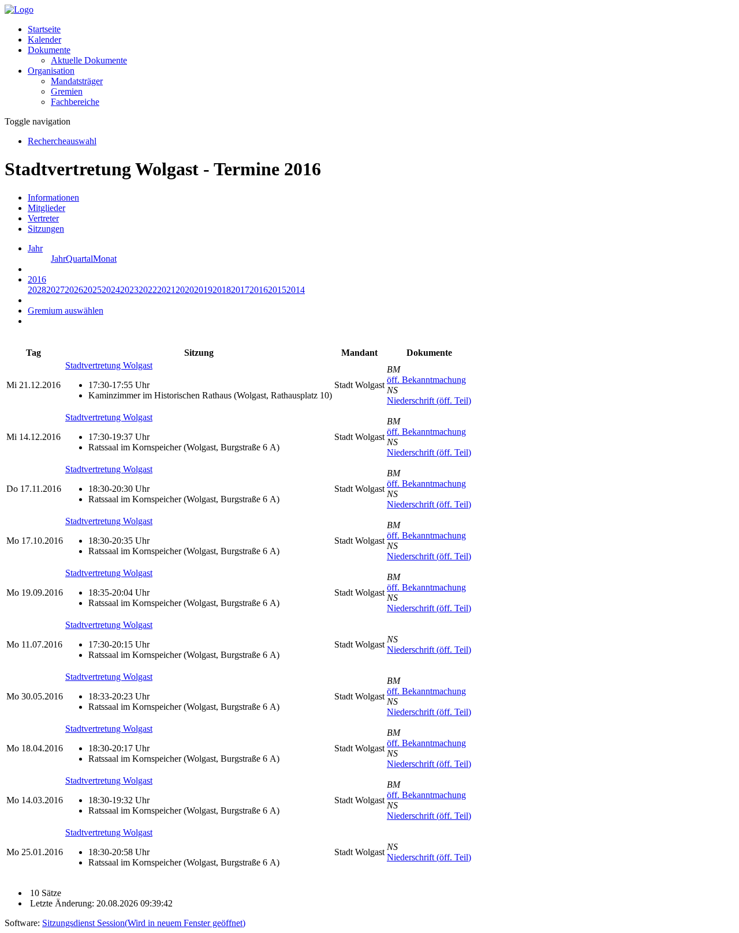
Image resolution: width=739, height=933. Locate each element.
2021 (166, 290)
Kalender (44, 39)
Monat (105, 259)
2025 (92, 290)
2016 (258, 290)
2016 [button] (37, 279)
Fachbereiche (75, 102)
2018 (221, 290)
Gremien (67, 91)
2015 (277, 290)
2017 (240, 290)
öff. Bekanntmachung (426, 380)
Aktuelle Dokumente (89, 60)
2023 (129, 290)
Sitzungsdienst (143, 923)
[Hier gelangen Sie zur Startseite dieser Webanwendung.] (19, 9)
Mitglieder (46, 208)
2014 (295, 290)
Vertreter (43, 218)
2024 (111, 290)
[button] (49, 50)
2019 (203, 290)
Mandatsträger (77, 81)
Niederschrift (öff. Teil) (429, 400)
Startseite (44, 29)
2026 (74, 290)
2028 (37, 290)
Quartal (79, 259)
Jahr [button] (35, 248)
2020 (185, 290)
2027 (55, 290)
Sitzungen (46, 229)
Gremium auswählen (65, 310)
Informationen (53, 197)
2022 (148, 290)
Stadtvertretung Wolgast (108, 365)
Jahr (58, 259)
